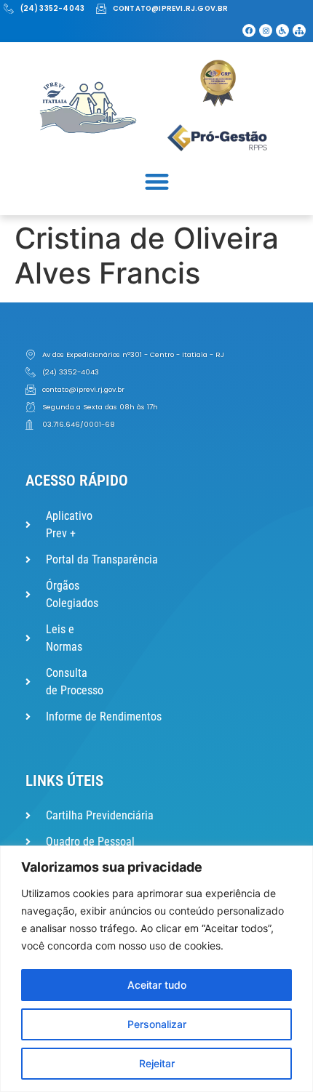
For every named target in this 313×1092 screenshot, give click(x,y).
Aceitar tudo (156, 985)
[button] (157, 181)
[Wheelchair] (282, 30)
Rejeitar (157, 1063)
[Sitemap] (299, 30)
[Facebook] (248, 30)
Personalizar (156, 1024)
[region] (156, 969)
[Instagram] (265, 30)
